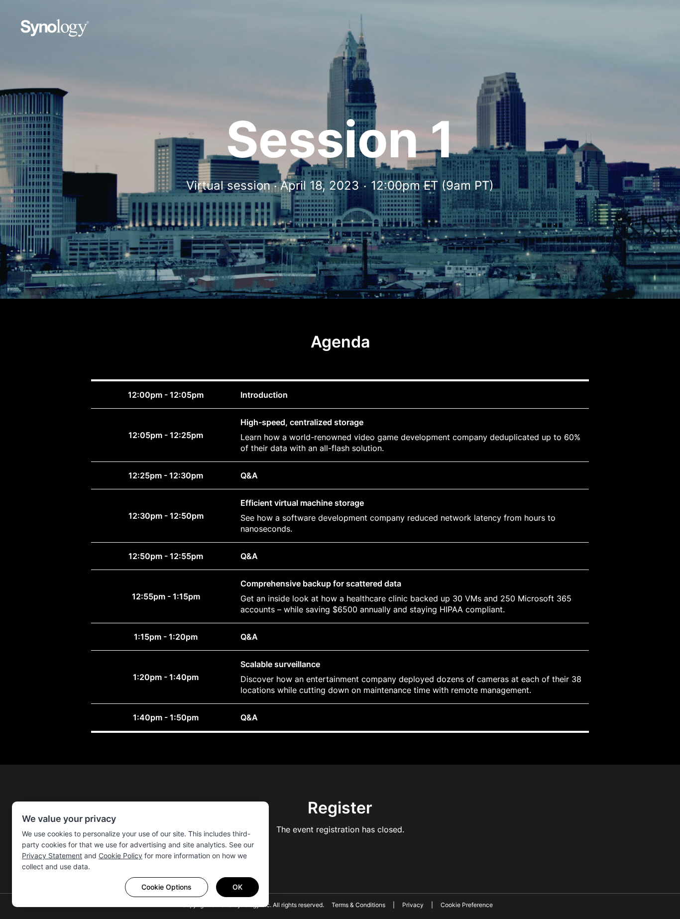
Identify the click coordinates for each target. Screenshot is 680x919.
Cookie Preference (467, 905)
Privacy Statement (52, 855)
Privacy (413, 905)
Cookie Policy (120, 855)
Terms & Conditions (358, 905)
